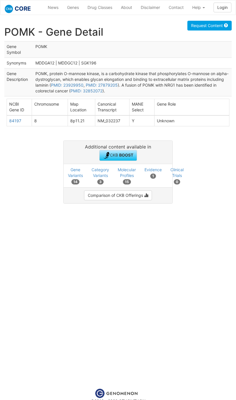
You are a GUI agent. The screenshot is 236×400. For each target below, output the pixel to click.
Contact (176, 7)
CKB (121, 155)
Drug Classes (99, 7)
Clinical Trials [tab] (177, 175)
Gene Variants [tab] (75, 175)
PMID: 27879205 (102, 85)
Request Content (207, 25)
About (126, 7)
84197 (15, 120)
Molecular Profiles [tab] (127, 175)
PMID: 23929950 (67, 85)
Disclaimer (150, 7)
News (53, 7)
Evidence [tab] (153, 172)
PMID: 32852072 (86, 90)
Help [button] (197, 7)
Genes (73, 7)
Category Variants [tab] (100, 175)
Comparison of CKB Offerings (116, 195)
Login (222, 7)
